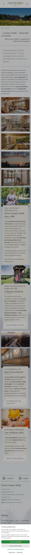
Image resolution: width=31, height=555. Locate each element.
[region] (15, 534)
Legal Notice (20, 552)
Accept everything (14, 542)
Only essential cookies (15, 546)
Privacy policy (12, 552)
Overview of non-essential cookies (15, 549)
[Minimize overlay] (28, 526)
